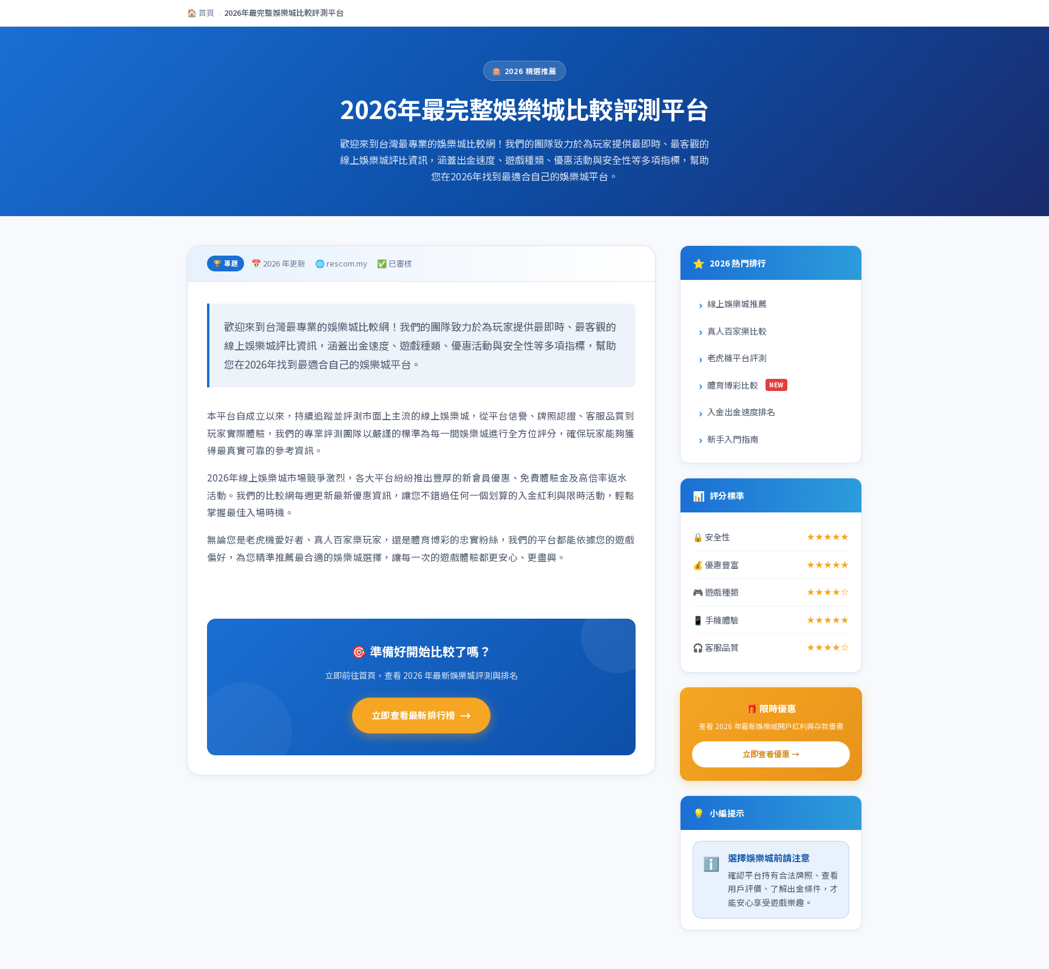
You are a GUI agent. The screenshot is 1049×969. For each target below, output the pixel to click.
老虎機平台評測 (737, 358)
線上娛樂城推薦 (737, 304)
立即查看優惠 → (770, 754)
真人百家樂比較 (737, 331)
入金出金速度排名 (741, 412)
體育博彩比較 (745, 385)
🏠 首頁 (200, 12)
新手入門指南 (732, 439)
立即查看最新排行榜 (421, 715)
